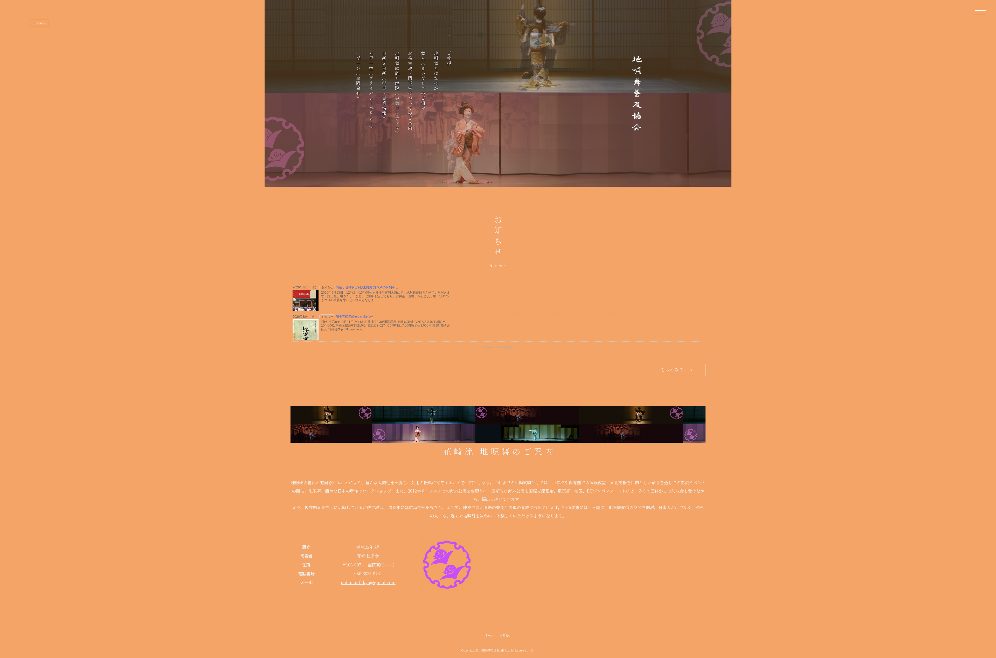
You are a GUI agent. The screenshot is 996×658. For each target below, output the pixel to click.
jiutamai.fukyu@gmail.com (368, 582)
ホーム (489, 635)
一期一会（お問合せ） (358, 76)
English (39, 23)
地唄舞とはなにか (436, 71)
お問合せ (505, 635)
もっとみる (672, 370)
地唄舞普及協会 (489, 650)
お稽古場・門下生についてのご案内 (410, 91)
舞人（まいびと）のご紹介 (423, 81)
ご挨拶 (449, 58)
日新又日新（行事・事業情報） (384, 86)
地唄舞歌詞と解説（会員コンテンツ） (397, 93)
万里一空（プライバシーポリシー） (371, 91)
